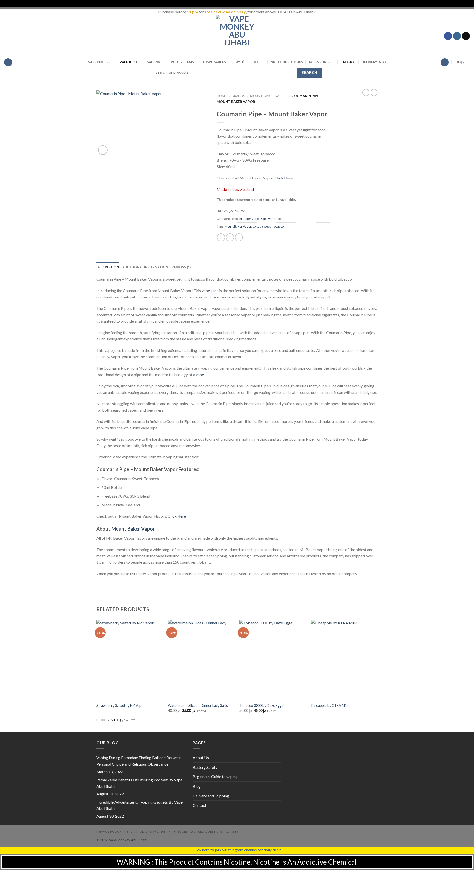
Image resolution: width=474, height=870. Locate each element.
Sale (348, 62)
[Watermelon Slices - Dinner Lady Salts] (201, 660)
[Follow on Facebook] (448, 36)
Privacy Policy (108, 831)
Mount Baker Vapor (268, 96)
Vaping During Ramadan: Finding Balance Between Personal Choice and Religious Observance (138, 760)
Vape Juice (129, 62)
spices (256, 226)
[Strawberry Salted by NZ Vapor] (129, 660)
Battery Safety (205, 767)
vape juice (210, 290)
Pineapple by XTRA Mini (329, 705)
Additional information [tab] (145, 267)
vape (200, 374)
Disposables (214, 62)
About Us (201, 757)
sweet (266, 226)
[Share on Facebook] (221, 237)
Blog (197, 786)
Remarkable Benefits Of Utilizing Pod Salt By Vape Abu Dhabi (139, 783)
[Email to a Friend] (239, 237)
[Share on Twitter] (230, 237)
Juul (257, 62)
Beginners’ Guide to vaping (215, 776)
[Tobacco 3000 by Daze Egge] (272, 660)
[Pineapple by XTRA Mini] (344, 660)
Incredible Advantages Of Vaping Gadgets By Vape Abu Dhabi (139, 805)
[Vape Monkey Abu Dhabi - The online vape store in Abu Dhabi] (237, 36)
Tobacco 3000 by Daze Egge (261, 705)
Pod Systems (182, 62)
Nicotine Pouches (287, 62)
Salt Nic (154, 62)
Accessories (320, 62)
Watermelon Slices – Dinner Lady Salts (198, 705)
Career (232, 831)
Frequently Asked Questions (198, 831)
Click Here (284, 178)
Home (222, 96)
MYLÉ (239, 62)
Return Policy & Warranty (147, 831)
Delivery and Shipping (211, 795)
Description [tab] (107, 267)
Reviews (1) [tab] (181, 267)
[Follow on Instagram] (457, 36)
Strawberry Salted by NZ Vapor (120, 705)
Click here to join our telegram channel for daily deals (237, 849)
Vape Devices (99, 62)
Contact (199, 805)
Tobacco (278, 226)
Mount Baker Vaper (238, 226)
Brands (238, 96)
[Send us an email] (466, 36)
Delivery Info (374, 62)
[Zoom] (103, 150)
